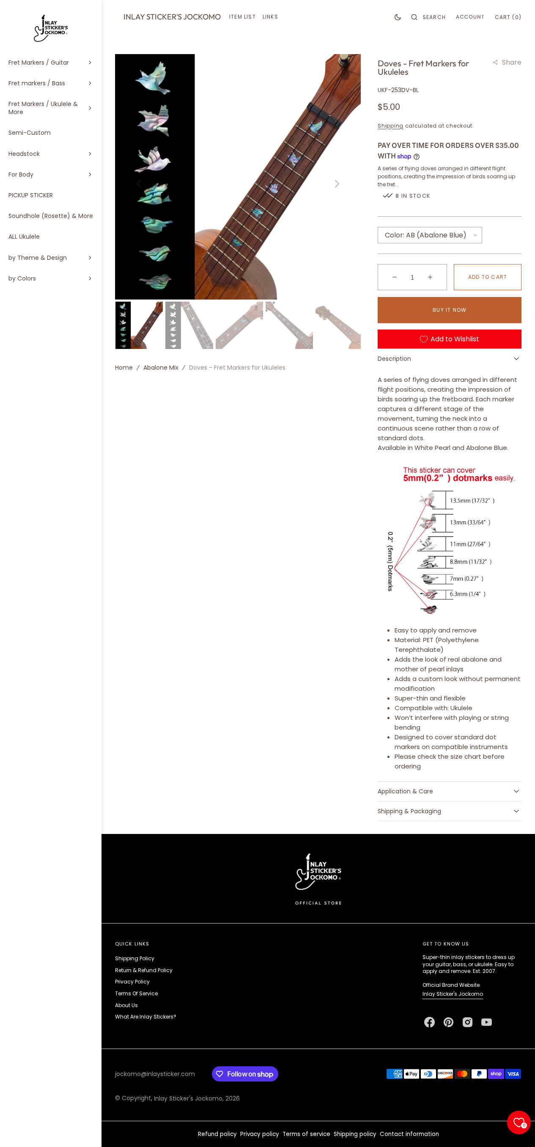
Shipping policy (355, 1134)
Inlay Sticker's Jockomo (453, 993)
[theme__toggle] (398, 17)
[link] (318, 878)
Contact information (409, 1134)
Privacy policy (259, 1134)
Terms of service (306, 1134)
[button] (428, 17)
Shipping (390, 125)
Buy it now (449, 309)
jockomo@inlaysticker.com (155, 1074)
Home (124, 367)
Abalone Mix (160, 367)
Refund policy (217, 1134)
